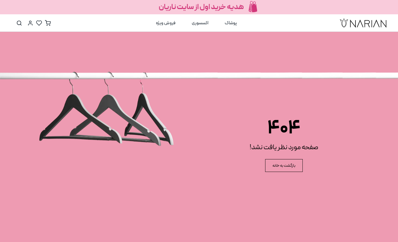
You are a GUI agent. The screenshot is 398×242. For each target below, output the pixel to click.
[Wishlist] (39, 23)
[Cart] (48, 23)
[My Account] (30, 23)
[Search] (19, 23)
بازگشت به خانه (283, 166)
